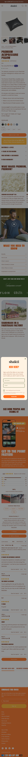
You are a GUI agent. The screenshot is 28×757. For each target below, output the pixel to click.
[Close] (25, 359)
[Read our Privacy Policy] (24, 393)
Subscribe (14, 396)
